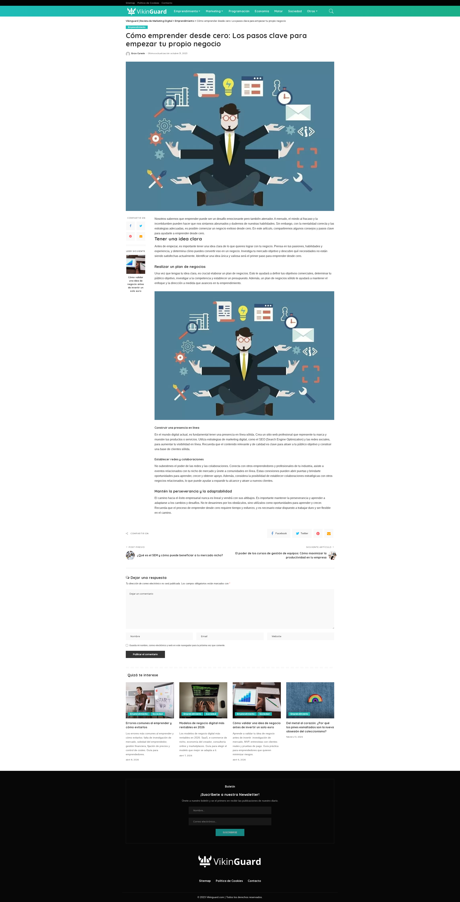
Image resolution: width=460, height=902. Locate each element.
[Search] (331, 11)
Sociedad (158, 714)
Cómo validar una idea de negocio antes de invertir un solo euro (135, 284)
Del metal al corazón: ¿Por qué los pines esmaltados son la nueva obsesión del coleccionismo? (310, 727)
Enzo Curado (138, 53)
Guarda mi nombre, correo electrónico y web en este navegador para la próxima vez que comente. (177, 645)
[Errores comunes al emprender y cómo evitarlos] (150, 700)
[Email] (141, 236)
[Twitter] (141, 225)
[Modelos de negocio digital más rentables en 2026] (203, 700)
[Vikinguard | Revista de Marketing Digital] (147, 11)
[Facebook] (130, 225)
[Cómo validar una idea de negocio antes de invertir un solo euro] (135, 264)
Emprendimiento (137, 27)
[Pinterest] (130, 236)
